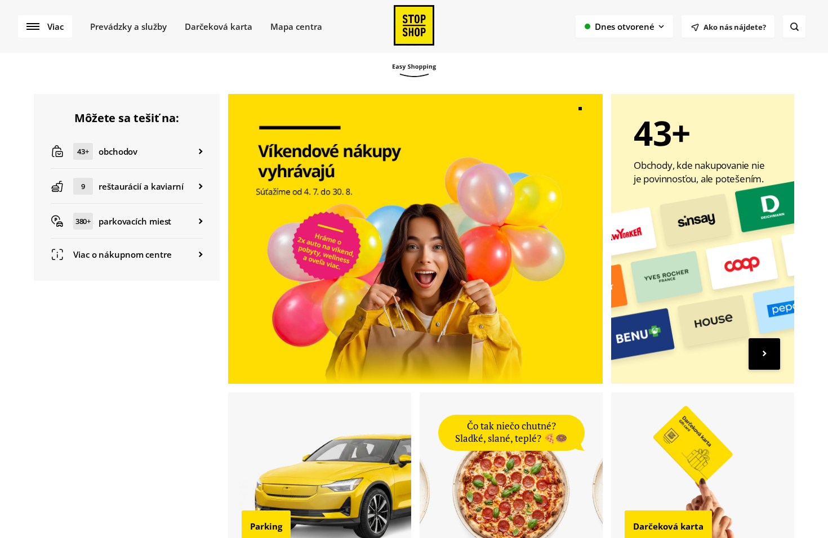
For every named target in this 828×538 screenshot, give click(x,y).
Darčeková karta (218, 26)
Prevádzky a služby (128, 26)
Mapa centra (296, 26)
